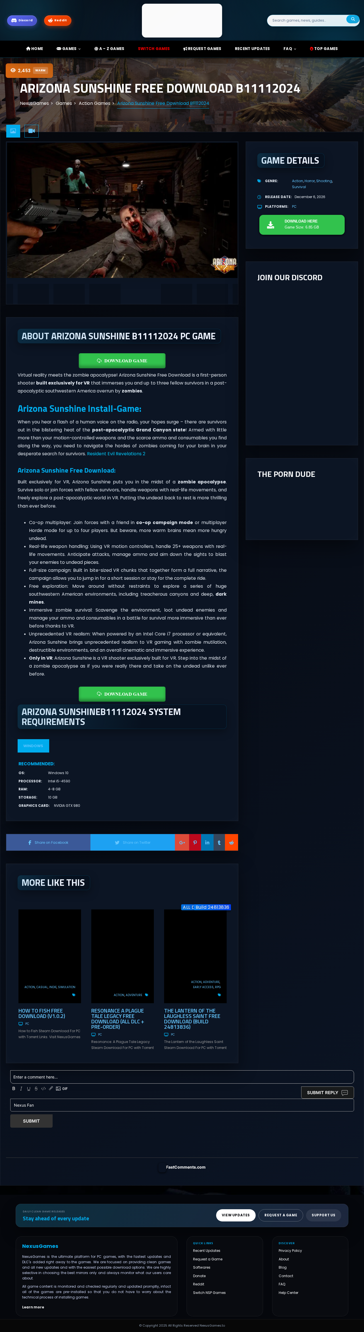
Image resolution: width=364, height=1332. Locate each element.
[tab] (13, 131)
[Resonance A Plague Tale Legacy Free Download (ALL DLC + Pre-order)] (122, 956)
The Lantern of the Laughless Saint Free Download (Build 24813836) (192, 1018)
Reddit (198, 1284)
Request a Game (207, 1259)
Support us (324, 1215)
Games (69, 48)
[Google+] (182, 842)
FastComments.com (186, 1167)
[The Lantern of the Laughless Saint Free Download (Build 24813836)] (195, 956)
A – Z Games (111, 48)
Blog (283, 1267)
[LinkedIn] (207, 842)
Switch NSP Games (209, 1292)
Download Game (125, 360)
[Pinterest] (195, 842)
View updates (236, 1215)
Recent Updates (206, 1250)
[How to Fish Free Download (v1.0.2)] (49, 956)
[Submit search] (352, 19)
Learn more (33, 1307)
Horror (310, 180)
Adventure (134, 995)
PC (27, 1024)
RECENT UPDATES (252, 48)
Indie (53, 987)
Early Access (203, 987)
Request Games (204, 48)
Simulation (66, 987)
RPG (218, 987)
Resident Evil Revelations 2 (116, 454)
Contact (286, 1275)
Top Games (325, 48)
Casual (42, 987)
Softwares (201, 1267)
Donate (199, 1275)
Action (29, 987)
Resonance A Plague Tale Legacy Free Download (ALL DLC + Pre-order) (117, 1018)
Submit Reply (322, 1092)
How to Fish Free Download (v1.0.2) (41, 1013)
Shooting (324, 180)
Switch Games (154, 48)
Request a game (280, 1215)
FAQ (288, 48)
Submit (31, 1121)
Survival (299, 186)
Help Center (288, 1292)
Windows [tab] (33, 746)
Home (36, 48)
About (284, 1259)
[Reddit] (231, 842)
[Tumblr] (219, 842)
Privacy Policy (290, 1250)
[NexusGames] (182, 20)
